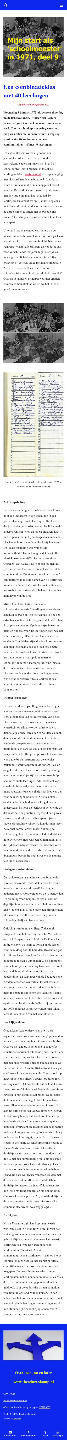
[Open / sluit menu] (61, 5)
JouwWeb (17, 1418)
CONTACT (44, 1407)
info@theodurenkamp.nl (15, 1400)
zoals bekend (33, 174)
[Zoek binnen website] (5, 5)
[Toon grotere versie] (33, 47)
